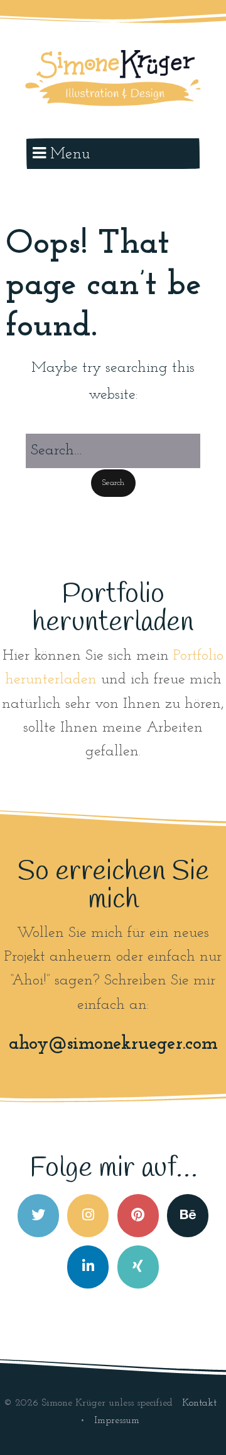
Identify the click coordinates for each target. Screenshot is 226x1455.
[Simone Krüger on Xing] (138, 1267)
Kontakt (199, 1403)
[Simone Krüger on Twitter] (38, 1215)
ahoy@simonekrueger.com (113, 1044)
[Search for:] (113, 450)
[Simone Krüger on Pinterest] (138, 1215)
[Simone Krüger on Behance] (187, 1215)
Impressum (116, 1421)
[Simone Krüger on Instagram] (88, 1215)
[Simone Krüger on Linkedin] (88, 1267)
